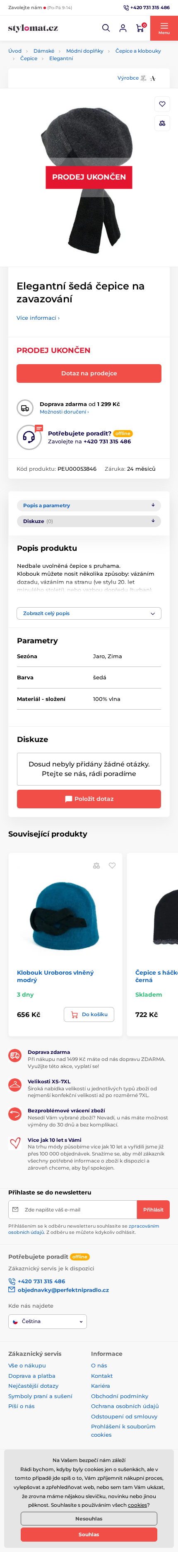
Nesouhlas (88, 1519)
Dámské (44, 51)
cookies (137, 1505)
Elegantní (61, 58)
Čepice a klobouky (138, 51)
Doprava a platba (31, 1375)
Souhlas (89, 1534)
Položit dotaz (93, 799)
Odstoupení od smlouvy (124, 1416)
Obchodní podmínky (119, 1396)
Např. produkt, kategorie (62, 69)
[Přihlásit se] (123, 28)
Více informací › (38, 317)
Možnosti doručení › (64, 412)
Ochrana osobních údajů (125, 1406)
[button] (106, 28)
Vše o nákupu (27, 1365)
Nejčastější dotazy (33, 1385)
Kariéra (100, 1385)
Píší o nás (21, 1406)
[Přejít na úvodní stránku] (33, 28)
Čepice (28, 58)
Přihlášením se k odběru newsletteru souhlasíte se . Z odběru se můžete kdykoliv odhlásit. (83, 1229)
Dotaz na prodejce (89, 373)
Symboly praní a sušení (40, 1396)
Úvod (15, 51)
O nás (99, 1365)
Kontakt (102, 1375)
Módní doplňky (84, 51)
